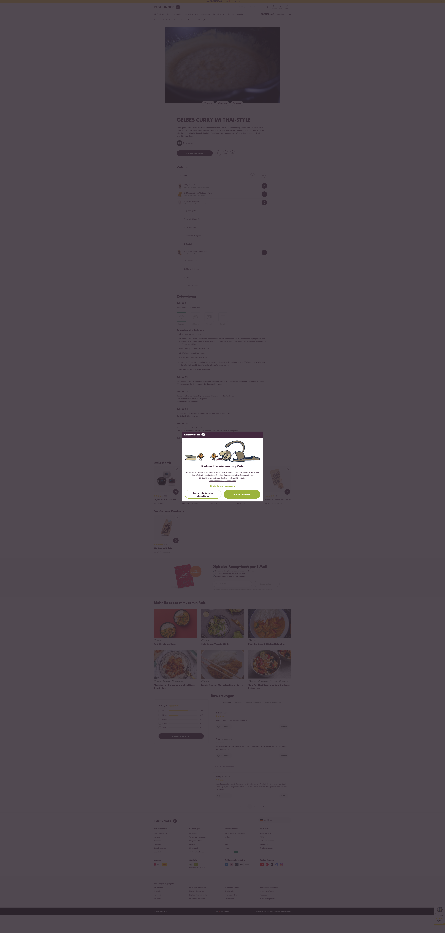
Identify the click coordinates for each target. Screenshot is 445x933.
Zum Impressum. (230, 481)
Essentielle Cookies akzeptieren (203, 494)
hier (237, 478)
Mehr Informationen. (216, 481)
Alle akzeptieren (242, 494)
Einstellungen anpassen (222, 486)
